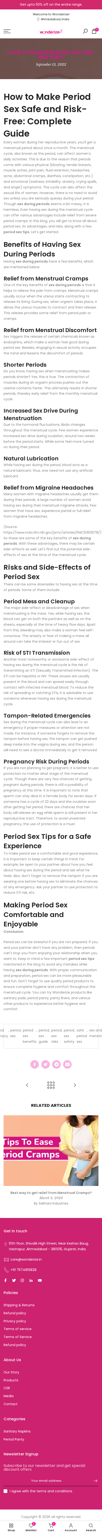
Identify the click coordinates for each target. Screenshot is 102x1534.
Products (11, 1380)
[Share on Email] (67, 1064)
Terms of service (18, 1329)
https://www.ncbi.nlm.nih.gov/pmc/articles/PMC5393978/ (52, 532)
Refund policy (15, 1313)
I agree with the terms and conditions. (41, 1491)
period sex (15, 1033)
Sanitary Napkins (17, 1431)
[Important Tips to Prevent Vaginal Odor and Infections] (27, 1085)
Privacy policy (15, 1321)
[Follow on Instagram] (22, 1280)
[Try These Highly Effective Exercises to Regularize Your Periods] (75, 1085)
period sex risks (56, 1036)
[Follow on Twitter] (14, 1280)
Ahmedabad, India (55, 19)
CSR (7, 1388)
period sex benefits (30, 1036)
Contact (11, 1404)
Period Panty (14, 1439)
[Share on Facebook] (34, 1064)
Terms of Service (18, 1337)
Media (9, 1396)
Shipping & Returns (19, 1305)
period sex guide (44, 1036)
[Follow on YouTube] (40, 1280)
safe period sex (82, 1036)
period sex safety (69, 1036)
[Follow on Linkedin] (31, 1280)
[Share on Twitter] (45, 1064)
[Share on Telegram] (56, 1064)
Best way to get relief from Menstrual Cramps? (51, 1192)
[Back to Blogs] (51, 1085)
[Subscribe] (93, 1480)
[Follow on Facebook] (5, 1280)
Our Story (11, 1372)
